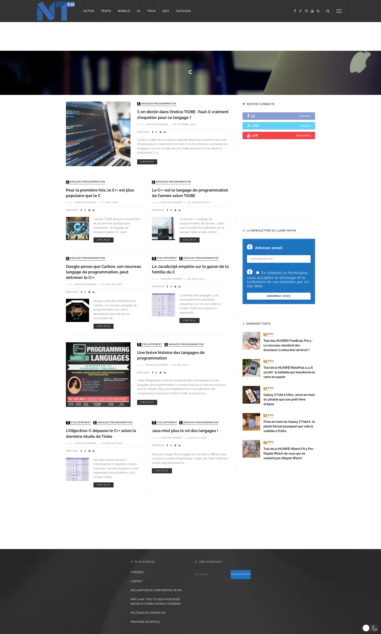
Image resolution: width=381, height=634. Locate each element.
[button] (370, 628)
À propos (137, 572)
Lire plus (147, 162)
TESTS (106, 11)
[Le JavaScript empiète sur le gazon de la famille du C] (163, 305)
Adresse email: (269, 248)
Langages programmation (157, 103)
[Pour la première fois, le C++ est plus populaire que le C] (77, 228)
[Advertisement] (84, 36)
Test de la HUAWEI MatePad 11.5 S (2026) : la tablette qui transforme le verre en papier (289, 372)
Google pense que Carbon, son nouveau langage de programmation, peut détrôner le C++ (103, 272)
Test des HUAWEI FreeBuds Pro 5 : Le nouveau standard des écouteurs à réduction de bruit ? (288, 345)
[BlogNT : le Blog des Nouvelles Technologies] (56, 11)
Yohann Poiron (157, 124)
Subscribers (303, 135)
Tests (269, 334)
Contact (137, 581)
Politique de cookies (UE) (148, 612)
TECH (151, 11)
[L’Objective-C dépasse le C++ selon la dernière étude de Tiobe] (77, 469)
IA (138, 11)
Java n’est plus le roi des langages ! (185, 430)
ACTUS (89, 11)
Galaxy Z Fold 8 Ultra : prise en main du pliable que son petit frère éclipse (289, 399)
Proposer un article (145, 621)
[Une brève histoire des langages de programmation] (98, 374)
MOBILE (124, 11)
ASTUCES (183, 11)
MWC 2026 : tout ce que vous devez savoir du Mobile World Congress (156, 601)
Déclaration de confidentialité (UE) (156, 590)
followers (305, 116)
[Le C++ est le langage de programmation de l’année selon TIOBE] (163, 228)
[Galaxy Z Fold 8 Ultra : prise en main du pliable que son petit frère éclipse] (251, 394)
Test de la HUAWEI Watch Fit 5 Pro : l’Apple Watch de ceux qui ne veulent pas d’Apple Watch (288, 453)
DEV (166, 11)
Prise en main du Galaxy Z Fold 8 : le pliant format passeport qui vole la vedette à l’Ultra (289, 426)
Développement (165, 258)
